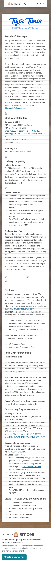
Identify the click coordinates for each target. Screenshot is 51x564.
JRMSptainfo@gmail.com (23, 309)
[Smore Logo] (14, 4)
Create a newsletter (14, 557)
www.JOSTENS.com (17, 452)
